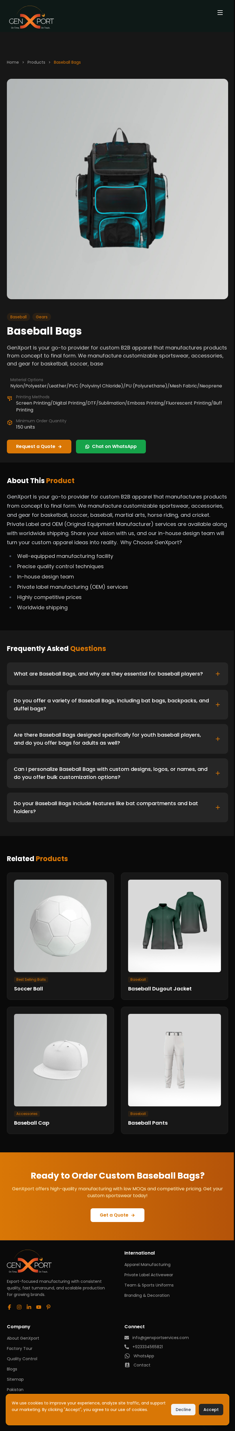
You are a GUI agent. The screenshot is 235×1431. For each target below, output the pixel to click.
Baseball (18, 317)
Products (36, 62)
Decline (180, 1409)
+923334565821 (146, 1341)
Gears (42, 317)
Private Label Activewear (147, 1269)
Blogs (12, 1363)
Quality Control (22, 1353)
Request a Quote (35, 446)
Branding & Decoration (145, 1290)
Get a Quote (112, 1209)
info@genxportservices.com (159, 1332)
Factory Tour (19, 1343)
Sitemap (15, 1373)
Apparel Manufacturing (146, 1259)
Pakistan (15, 1384)
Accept (208, 1409)
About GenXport (23, 1332)
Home (13, 62)
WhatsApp (142, 1350)
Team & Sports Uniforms (147, 1279)
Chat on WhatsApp (114, 446)
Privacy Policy (43, 1416)
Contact (140, 1359)
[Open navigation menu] (220, 12)
